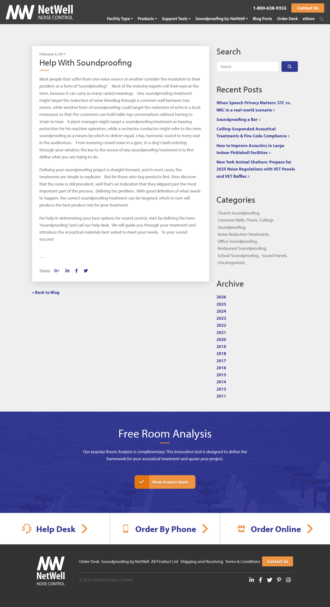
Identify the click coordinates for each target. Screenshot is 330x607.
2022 (221, 325)
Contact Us (307, 8)
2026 (221, 297)
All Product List (164, 561)
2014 (221, 382)
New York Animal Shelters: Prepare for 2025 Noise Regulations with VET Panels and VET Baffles (255, 169)
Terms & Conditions (242, 561)
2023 (221, 318)
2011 (221, 396)
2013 (221, 389)
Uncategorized (231, 262)
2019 (221, 346)
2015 (221, 375)
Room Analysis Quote (170, 482)
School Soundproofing (238, 255)
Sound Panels (274, 255)
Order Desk (287, 18)
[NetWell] (39, 12)
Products (146, 18)
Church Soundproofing (238, 213)
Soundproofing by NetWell (220, 18)
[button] (321, 19)
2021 (221, 332)
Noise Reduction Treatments (243, 234)
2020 (221, 339)
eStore (309, 18)
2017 (221, 360)
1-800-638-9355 (270, 8)
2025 (221, 304)
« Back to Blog (45, 292)
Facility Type (118, 18)
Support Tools (175, 18)
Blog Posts (262, 18)
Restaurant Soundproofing (242, 248)
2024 (221, 311)
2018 (221, 353)
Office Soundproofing (237, 241)
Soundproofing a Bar (237, 119)
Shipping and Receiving (201, 561)
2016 (221, 367)
